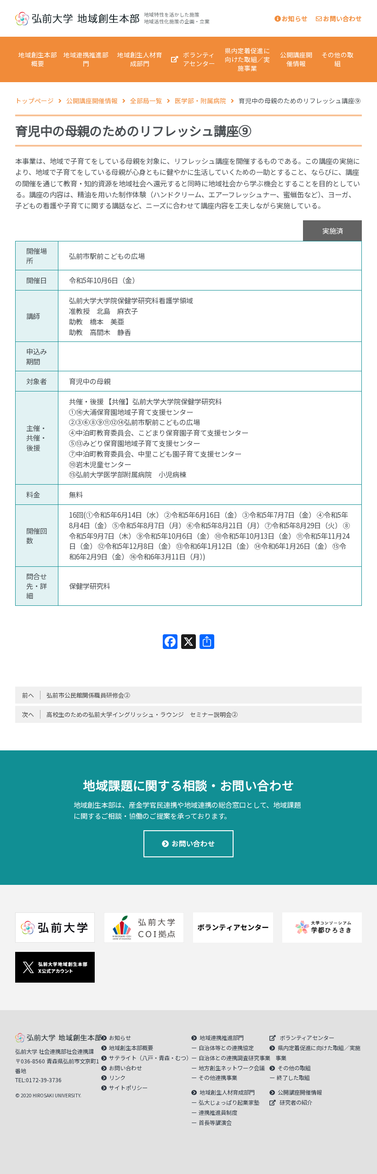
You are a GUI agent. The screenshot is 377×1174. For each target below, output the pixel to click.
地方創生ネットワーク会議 (232, 1068)
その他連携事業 (218, 1077)
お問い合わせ (342, 18)
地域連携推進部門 (86, 59)
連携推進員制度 (218, 1112)
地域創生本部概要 (37, 59)
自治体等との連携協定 (226, 1048)
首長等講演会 (215, 1122)
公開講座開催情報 (296, 59)
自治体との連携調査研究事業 (234, 1058)
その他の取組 (337, 59)
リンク (117, 1077)
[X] (188, 642)
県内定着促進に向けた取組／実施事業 (247, 59)
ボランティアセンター (199, 59)
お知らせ (295, 18)
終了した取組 (293, 1077)
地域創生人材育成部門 (139, 59)
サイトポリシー (128, 1088)
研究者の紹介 (296, 1102)
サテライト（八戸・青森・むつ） (150, 1058)
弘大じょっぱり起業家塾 (229, 1102)
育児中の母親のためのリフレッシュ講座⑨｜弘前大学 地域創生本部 (77, 19)
